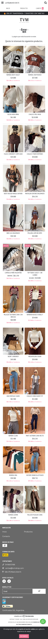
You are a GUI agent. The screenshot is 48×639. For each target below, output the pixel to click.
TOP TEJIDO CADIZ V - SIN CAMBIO (34, 274)
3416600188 (10, 565)
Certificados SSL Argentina (13, 610)
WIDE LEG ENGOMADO (13, 233)
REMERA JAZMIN (13, 515)
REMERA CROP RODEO (34, 75)
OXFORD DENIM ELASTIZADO (35, 475)
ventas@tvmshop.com (14, 568)
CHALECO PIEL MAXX (35, 114)
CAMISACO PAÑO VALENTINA (13, 273)
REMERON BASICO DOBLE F (35, 315)
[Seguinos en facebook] (9, 581)
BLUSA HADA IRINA (13, 114)
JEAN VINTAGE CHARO (13, 396)
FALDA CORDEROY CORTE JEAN (13, 154)
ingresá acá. (36, 622)
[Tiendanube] (24, 617)
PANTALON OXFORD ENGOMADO (35, 194)
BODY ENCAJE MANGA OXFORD (13, 194)
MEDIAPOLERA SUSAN (34, 356)
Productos (28, 532)
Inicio (4, 532)
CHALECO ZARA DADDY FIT (35, 396)
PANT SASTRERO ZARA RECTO (35, 436)
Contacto (6, 536)
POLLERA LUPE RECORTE (35, 233)
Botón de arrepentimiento (24, 624)
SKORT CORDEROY (13, 356)
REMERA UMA (13, 475)
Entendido (24, 636)
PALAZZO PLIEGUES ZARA (34, 515)
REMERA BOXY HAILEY (13, 75)
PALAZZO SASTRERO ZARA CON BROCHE (13, 316)
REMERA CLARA (13, 436)
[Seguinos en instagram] (4, 581)
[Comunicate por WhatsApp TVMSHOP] (43, 621)
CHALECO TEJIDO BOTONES (35, 154)
